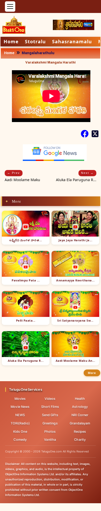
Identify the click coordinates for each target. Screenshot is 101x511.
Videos (50, 399)
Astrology (80, 407)
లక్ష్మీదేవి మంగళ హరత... (25, 240)
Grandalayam (80, 423)
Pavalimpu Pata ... (26, 280)
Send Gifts (50, 415)
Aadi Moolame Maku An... (75, 361)
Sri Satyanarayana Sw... (75, 320)
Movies (20, 399)
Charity (80, 440)
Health (80, 399)
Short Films (50, 407)
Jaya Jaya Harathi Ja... (75, 240)
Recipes (80, 432)
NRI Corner (79, 415)
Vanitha (50, 440)
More (92, 373)
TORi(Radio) (20, 423)
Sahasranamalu (72, 41)
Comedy (20, 440)
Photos (50, 432)
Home (11, 41)
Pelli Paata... (25, 320)
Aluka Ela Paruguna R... (26, 361)
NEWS (20, 415)
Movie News (20, 407)
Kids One (20, 432)
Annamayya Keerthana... (75, 280)
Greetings (50, 423)
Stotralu (35, 41)
